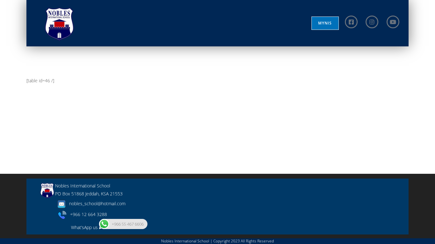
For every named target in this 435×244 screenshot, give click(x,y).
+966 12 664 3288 (86, 214)
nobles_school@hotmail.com (96, 203)
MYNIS (325, 23)
